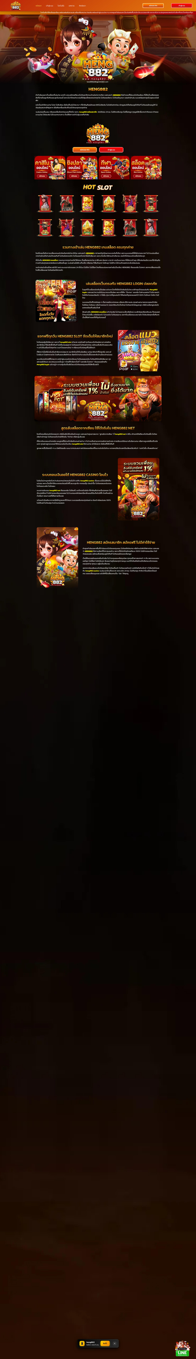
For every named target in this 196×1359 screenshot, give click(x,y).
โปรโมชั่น (61, 5)
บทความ (72, 5)
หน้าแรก (39, 5)
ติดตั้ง (105, 1343)
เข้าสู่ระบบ (49, 5)
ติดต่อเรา (82, 5)
